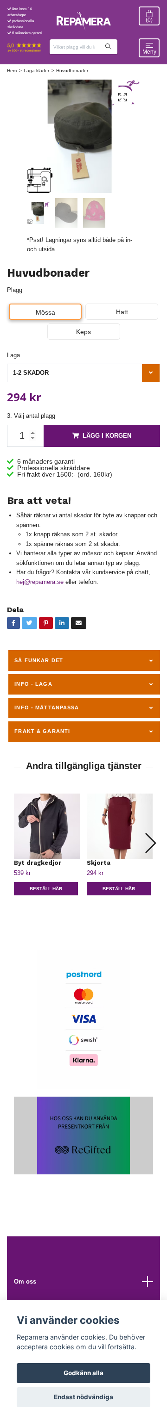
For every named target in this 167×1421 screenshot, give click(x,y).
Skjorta (98, 862)
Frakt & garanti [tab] (42, 731)
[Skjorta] (120, 826)
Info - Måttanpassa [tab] (46, 707)
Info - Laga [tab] (33, 684)
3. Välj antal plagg (31, 415)
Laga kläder (36, 70)
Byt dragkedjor (37, 862)
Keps (83, 331)
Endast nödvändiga (83, 1397)
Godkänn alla (83, 1373)
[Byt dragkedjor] (47, 826)
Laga (13, 355)
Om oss (25, 1281)
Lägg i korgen (107, 435)
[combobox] (83, 373)
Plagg (14, 289)
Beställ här (46, 888)
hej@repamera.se (40, 581)
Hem (12, 70)
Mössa (45, 312)
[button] (150, 843)
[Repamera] (83, 21)
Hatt (122, 312)
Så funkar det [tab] (38, 660)
